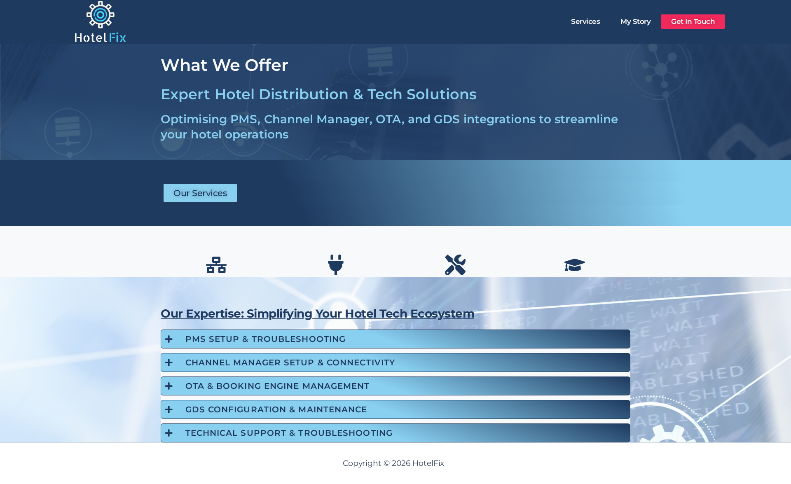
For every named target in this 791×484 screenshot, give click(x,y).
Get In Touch (693, 21)
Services (585, 21)
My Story (635, 21)
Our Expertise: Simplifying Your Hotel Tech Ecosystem (317, 313)
